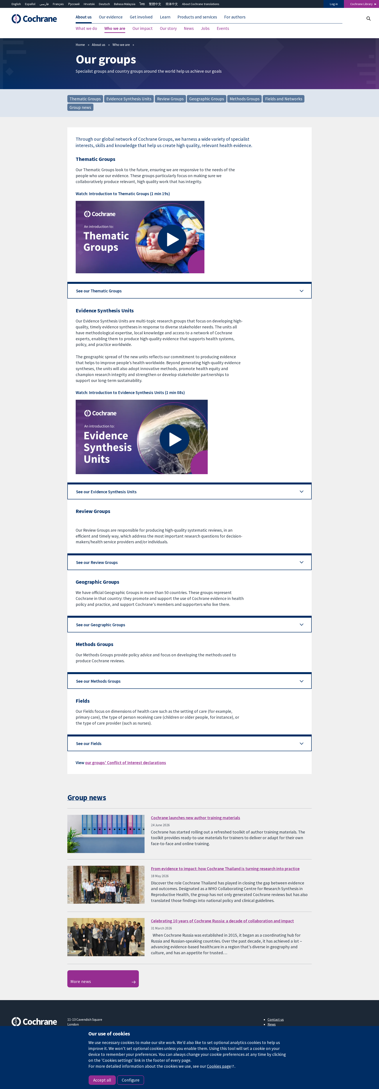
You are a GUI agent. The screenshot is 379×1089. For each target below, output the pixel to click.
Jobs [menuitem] (205, 28)
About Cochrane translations (200, 4)
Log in (334, 4)
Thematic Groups (85, 98)
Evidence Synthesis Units (128, 98)
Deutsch (104, 4)
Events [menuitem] (223, 28)
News (272, 1024)
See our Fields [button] (89, 743)
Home (80, 44)
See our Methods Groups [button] (98, 681)
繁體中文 (155, 4)
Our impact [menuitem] (142, 28)
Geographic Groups (206, 98)
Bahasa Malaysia (124, 4)
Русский (74, 4)
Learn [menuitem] (165, 17)
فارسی (44, 4)
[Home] (36, 19)
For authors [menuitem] (234, 17)
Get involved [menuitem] (141, 17)
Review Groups (170, 98)
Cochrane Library (361, 4)
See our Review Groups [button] (97, 562)
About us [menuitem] (84, 17)
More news (80, 981)
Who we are (121, 44)
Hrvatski (89, 4)
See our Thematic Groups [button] (99, 290)
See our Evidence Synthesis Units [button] (106, 491)
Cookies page (219, 1066)
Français (58, 4)
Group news (80, 107)
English (16, 4)
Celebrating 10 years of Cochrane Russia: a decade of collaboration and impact (222, 920)
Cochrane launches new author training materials (195, 817)
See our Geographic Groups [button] (100, 624)
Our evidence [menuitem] (111, 17)
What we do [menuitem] (86, 28)
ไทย (142, 4)
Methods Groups (244, 98)
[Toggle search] (368, 18)
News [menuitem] (189, 28)
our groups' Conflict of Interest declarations (125, 762)
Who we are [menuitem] (114, 28)
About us (98, 44)
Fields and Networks (283, 98)
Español (30, 4)
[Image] (189, 237)
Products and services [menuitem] (197, 17)
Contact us (276, 1019)
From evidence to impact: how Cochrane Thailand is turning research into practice (225, 868)
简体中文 (172, 4)
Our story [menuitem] (168, 28)
